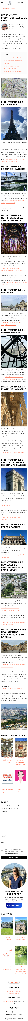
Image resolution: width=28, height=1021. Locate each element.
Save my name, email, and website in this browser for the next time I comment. (14, 851)
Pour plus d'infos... (14, 905)
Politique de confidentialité (14, 991)
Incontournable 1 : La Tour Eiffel (13, 58)
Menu (6, 54)
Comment (4, 811)
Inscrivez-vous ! (8, 1001)
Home (3, 8)
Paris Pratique (10, 8)
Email (3, 842)
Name (3, 836)
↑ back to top (14, 982)
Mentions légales (14, 993)
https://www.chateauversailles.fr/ (11, 688)
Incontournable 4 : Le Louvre (13, 71)
